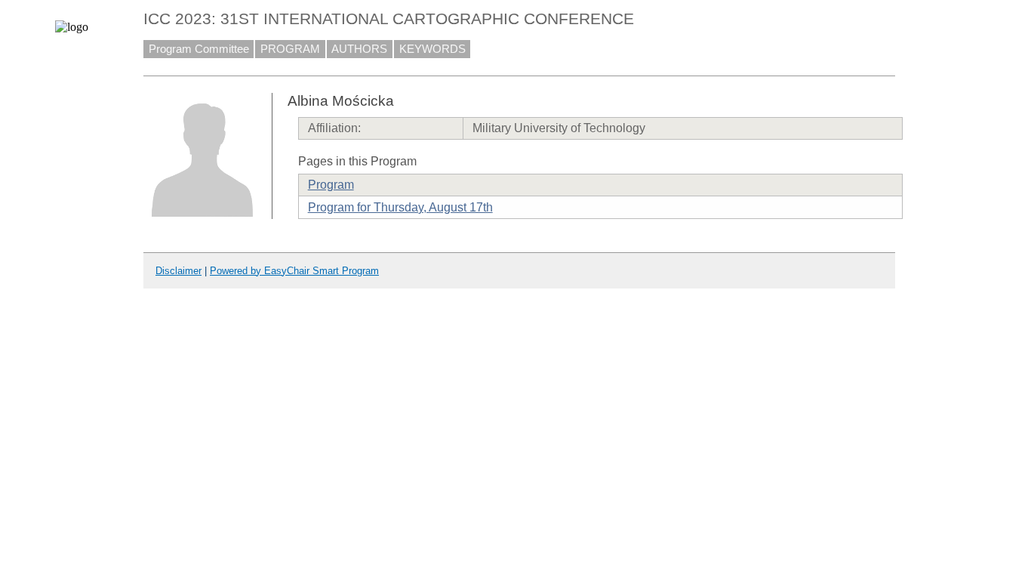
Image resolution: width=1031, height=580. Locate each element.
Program (331, 184)
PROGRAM (290, 49)
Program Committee (199, 49)
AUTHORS (359, 49)
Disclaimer (178, 270)
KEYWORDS (432, 49)
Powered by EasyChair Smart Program (294, 270)
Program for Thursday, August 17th (400, 207)
